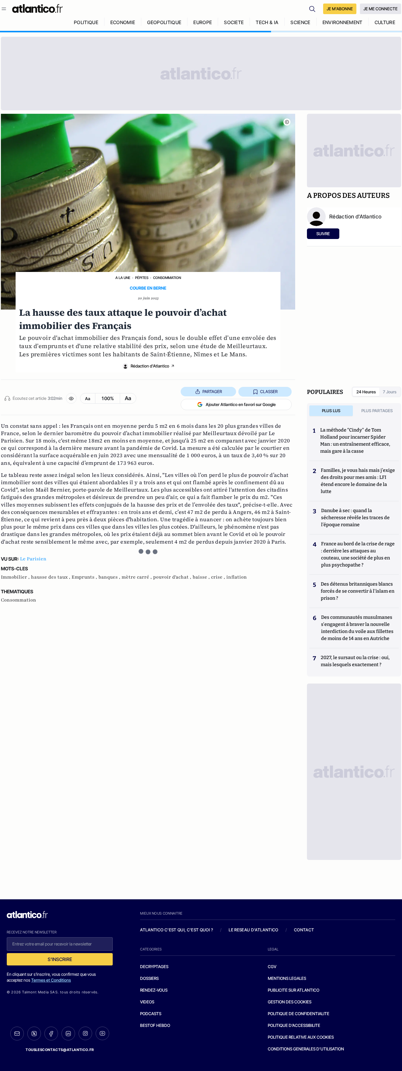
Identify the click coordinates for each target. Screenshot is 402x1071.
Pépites (141, 277)
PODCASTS (150, 1013)
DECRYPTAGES (154, 966)
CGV (272, 966)
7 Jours (389, 391)
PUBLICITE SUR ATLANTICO (293, 990)
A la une (122, 277)
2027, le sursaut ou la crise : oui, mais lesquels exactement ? (355, 661)
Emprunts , (85, 577)
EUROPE (202, 22)
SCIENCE (300, 22)
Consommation (167, 277)
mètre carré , (137, 577)
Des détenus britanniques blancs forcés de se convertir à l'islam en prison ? (357, 591)
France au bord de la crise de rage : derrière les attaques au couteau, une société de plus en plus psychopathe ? (358, 554)
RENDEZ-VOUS (153, 990)
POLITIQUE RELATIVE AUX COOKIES (301, 1037)
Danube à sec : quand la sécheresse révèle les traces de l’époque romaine (355, 517)
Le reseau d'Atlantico (253, 929)
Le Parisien (33, 559)
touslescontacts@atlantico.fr (60, 1049)
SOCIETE (234, 22)
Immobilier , (16, 577)
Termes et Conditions (51, 980)
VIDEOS (147, 1001)
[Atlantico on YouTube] (102, 1033)
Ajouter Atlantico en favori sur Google (241, 404)
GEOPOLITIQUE (164, 22)
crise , (218, 577)
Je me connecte (380, 8)
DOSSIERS (149, 978)
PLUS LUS (331, 410)
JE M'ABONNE (340, 8)
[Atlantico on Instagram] (85, 1033)
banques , (110, 577)
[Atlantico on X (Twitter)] (34, 1033)
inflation (236, 577)
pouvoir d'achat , (172, 577)
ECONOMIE (122, 22)
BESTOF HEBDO (155, 1025)
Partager (212, 391)
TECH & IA (267, 22)
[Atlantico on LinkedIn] (68, 1033)
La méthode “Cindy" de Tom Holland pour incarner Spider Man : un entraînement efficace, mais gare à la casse (355, 440)
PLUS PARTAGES (377, 410)
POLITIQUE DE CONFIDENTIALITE (298, 1013)
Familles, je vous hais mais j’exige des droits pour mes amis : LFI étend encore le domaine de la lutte (358, 480)
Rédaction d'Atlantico (150, 365)
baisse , (201, 577)
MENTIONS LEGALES (287, 978)
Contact (304, 929)
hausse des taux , (51, 577)
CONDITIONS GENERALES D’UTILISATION (306, 1048)
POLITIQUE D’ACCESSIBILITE (294, 1025)
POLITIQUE (86, 22)
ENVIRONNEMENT (343, 22)
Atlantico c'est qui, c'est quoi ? (176, 929)
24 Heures (366, 391)
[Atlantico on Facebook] (51, 1033)
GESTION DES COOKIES (289, 1001)
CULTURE (385, 22)
